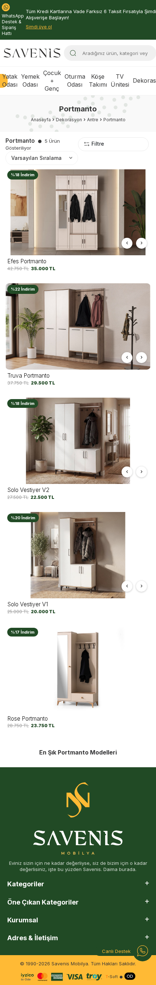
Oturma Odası (75, 80)
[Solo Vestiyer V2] (78, 441)
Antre (92, 119)
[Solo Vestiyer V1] (78, 555)
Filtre (97, 144)
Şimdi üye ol (39, 26)
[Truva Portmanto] (78, 326)
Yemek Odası (30, 80)
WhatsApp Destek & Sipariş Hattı (13, 24)
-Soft (112, 976)
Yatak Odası (9, 80)
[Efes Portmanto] (78, 212)
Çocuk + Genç (52, 81)
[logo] (32, 53)
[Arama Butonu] (72, 53)
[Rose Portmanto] (78, 669)
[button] (127, 243)
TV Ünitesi (120, 80)
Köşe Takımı (98, 80)
